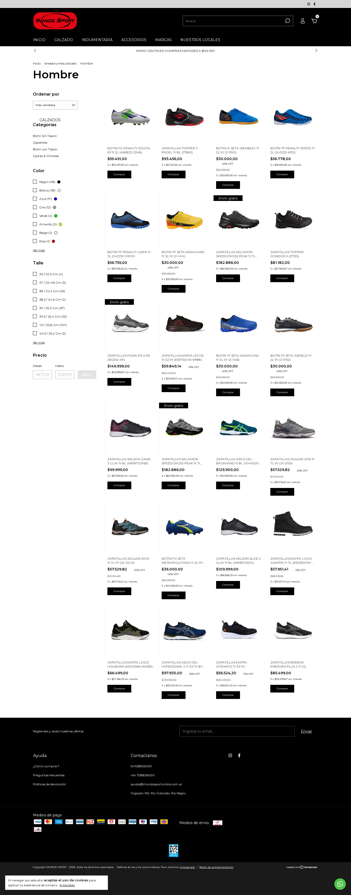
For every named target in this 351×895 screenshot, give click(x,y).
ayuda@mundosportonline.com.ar (156, 784)
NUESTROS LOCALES (200, 40)
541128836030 (141, 766)
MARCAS (163, 40)
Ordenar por (46, 94)
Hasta (59, 366)
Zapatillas (40, 142)
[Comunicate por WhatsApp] (340, 884)
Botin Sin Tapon (45, 136)
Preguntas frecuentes (48, 775)
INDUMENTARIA (97, 40)
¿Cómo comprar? (46, 766)
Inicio (37, 63)
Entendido (67, 885)
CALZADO (63, 40)
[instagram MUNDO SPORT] (309, 4)
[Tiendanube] (302, 867)
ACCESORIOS (133, 40)
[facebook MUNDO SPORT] (314, 4)
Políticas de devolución (49, 784)
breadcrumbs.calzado (60, 63)
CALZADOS (50, 120)
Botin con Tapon (45, 149)
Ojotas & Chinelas (46, 156)
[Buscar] (287, 21)
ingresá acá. (187, 867)
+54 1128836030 (143, 775)
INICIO (39, 40)
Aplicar (87, 375)
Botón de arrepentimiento (216, 867)
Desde (37, 366)
